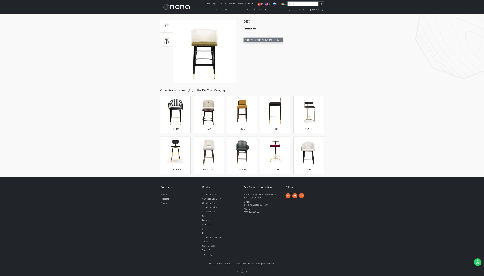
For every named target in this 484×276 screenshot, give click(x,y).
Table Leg (286, 10)
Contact (240, 4)
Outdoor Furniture (212, 237)
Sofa (243, 10)
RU (277, 4)
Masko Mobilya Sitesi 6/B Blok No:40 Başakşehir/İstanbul (261, 196)
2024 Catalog (317, 10)
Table (254, 10)
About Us (222, 4)
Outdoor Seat (209, 194)
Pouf (248, 10)
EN (269, 4)
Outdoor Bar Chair (211, 199)
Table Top (276, 10)
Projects (231, 4)
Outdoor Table (209, 207)
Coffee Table (264, 10)
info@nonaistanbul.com (256, 203)
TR (262, 4)
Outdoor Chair (209, 203)
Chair (218, 10)
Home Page (211, 4)
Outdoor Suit (209, 212)
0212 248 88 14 (251, 210)
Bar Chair (225, 10)
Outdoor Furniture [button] (299, 10)
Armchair (235, 10)
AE (285, 4)
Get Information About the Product (263, 40)
